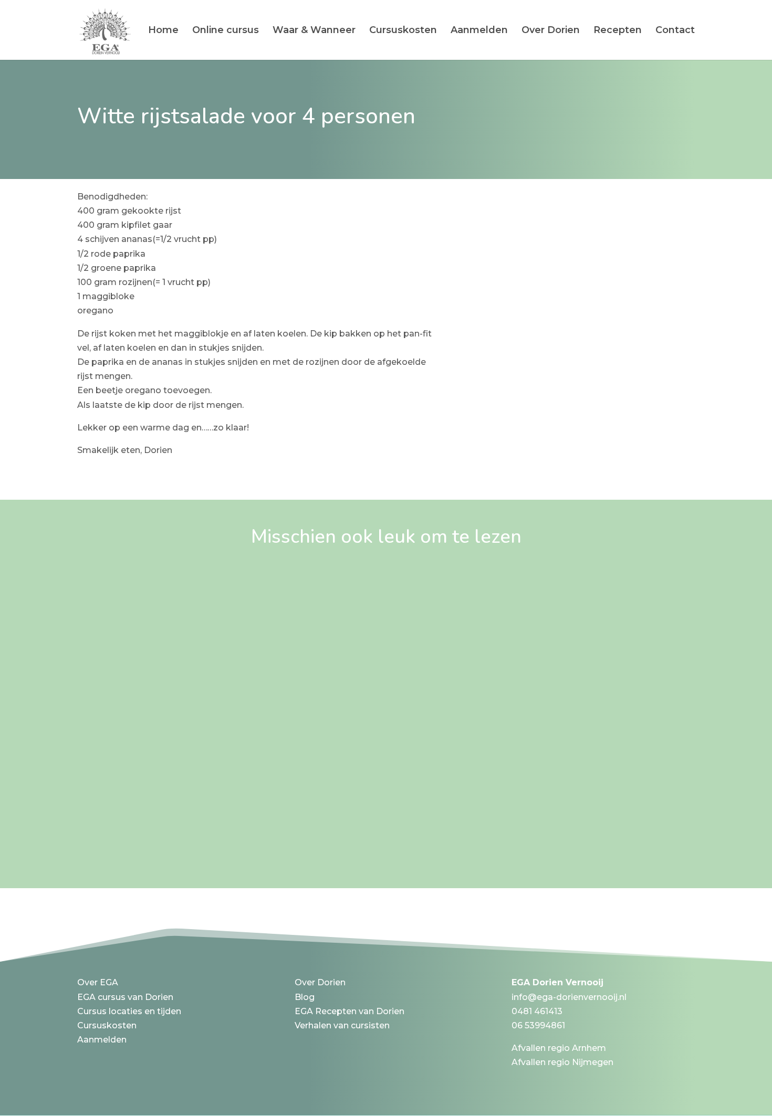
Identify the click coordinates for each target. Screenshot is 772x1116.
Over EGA (97, 982)
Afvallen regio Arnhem (559, 1048)
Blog (305, 997)
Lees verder (113, 619)
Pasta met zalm (133, 685)
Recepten (617, 31)
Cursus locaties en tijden (129, 1011)
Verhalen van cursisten (342, 1025)
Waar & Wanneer (314, 31)
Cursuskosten (403, 31)
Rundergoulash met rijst (159, 785)
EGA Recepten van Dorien (349, 1011)
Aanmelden (479, 31)
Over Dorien (550, 31)
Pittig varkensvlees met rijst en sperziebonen (220, 586)
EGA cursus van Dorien (125, 997)
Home (163, 31)
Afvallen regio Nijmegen (562, 1062)
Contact (675, 31)
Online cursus (225, 31)
